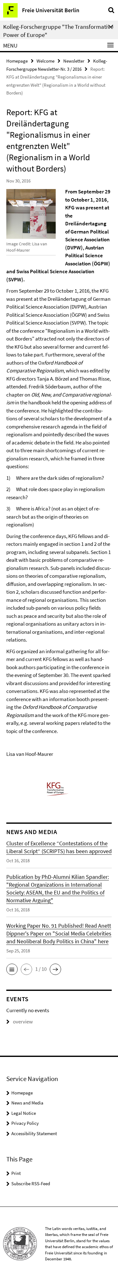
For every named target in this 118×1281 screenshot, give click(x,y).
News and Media (27, 1103)
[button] (12, 969)
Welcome (45, 61)
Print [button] (16, 1173)
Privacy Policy (25, 1123)
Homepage (17, 61)
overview (23, 1021)
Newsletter (73, 61)
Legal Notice (23, 1113)
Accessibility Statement (34, 1133)
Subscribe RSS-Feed (30, 1183)
